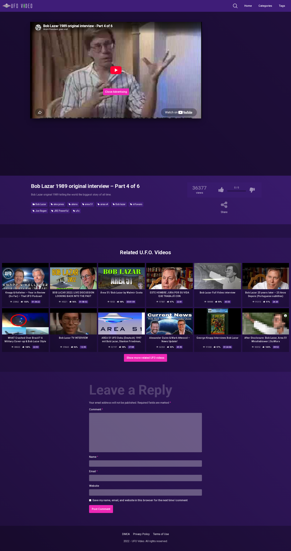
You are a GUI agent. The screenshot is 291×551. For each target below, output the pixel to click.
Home (248, 5)
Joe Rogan (41, 210)
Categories (265, 5)
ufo (77, 210)
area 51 (88, 204)
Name (93, 456)
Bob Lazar (40, 204)
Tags (282, 5)
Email (93, 471)
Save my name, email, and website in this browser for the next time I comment (140, 500)
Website (94, 485)
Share (224, 212)
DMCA (126, 534)
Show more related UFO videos (146, 357)
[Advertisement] (86, 66)
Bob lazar (120, 204)
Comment (96, 409)
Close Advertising (116, 91)
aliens (74, 204)
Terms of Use (161, 534)
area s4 (104, 204)
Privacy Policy (141, 534)
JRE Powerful (61, 210)
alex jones (58, 204)
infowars (137, 204)
